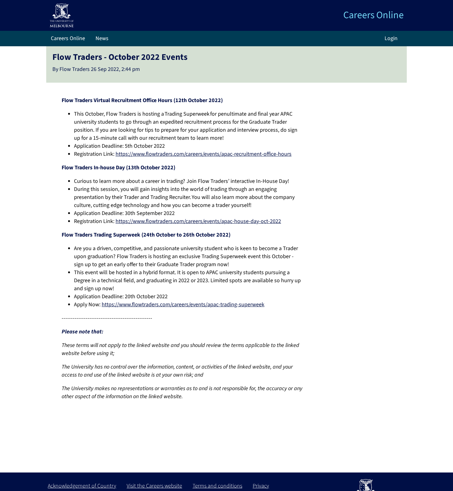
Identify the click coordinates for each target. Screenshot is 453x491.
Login (391, 38)
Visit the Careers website (154, 486)
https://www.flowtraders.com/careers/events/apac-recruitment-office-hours (204, 154)
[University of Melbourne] (61, 15)
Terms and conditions (217, 486)
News (101, 38)
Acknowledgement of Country (82, 486)
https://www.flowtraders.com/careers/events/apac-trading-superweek (183, 304)
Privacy (261, 486)
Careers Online (373, 15)
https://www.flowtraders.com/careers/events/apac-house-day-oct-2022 (198, 221)
